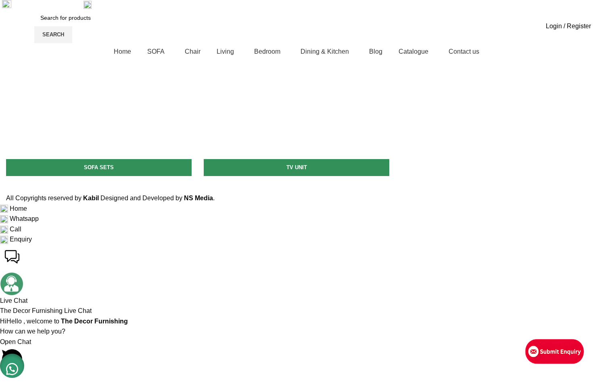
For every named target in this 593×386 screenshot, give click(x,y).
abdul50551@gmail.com (48, 4)
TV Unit (296, 167)
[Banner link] (99, 96)
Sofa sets (99, 167)
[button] (12, 366)
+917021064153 (116, 4)
